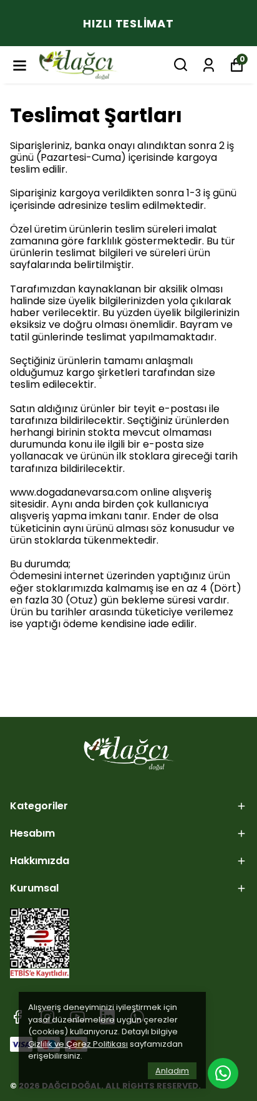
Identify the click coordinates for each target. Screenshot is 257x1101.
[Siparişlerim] (208, 64)
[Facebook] (17, 1016)
